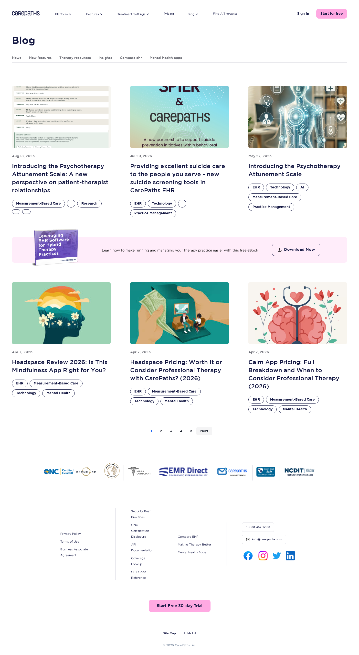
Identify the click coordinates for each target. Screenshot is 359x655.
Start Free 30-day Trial (179, 606)
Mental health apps (166, 57)
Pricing (169, 13)
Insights (105, 57)
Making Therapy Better (194, 544)
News (16, 57)
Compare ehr (131, 57)
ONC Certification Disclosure (140, 530)
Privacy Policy (70, 533)
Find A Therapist (225, 13)
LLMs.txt (190, 633)
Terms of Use (69, 541)
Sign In (303, 13)
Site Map (169, 633)
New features (40, 57)
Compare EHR (188, 536)
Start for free (331, 13)
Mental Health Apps (192, 552)
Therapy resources (75, 57)
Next (204, 431)
